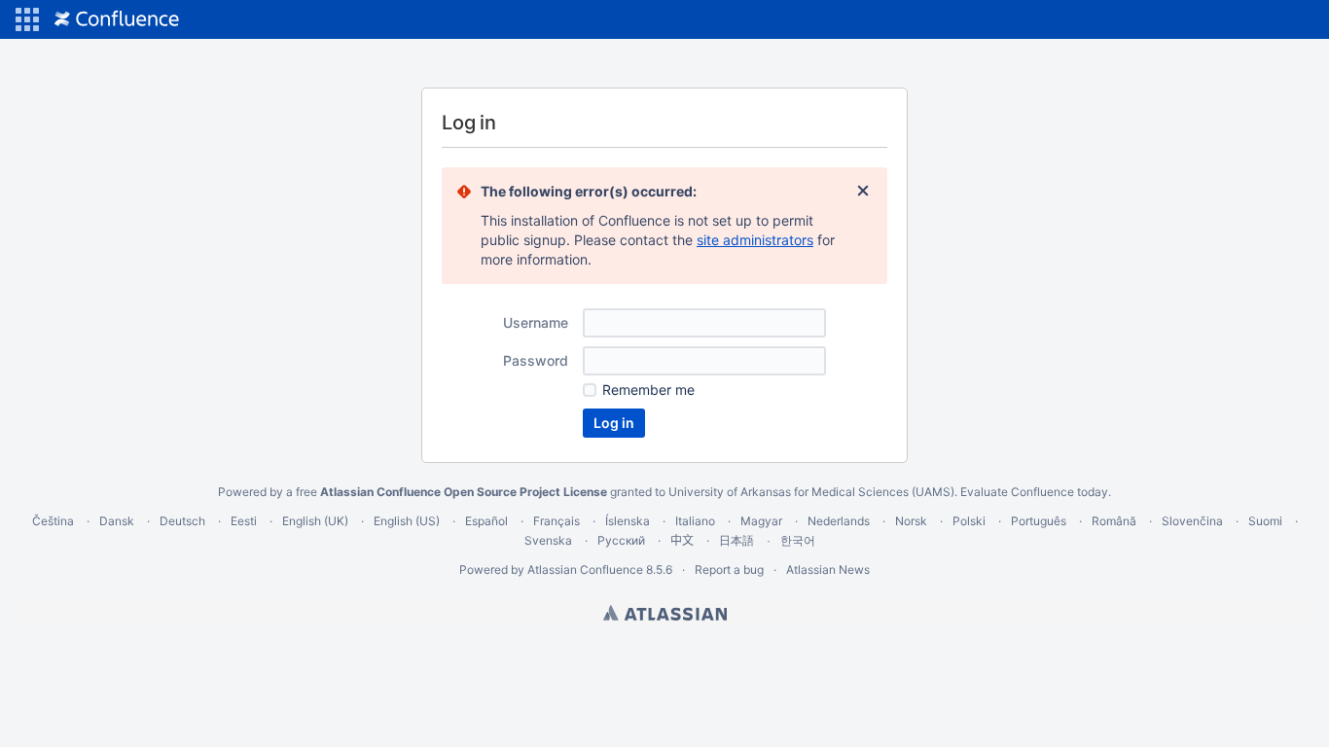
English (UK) (315, 521)
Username (535, 322)
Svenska (548, 540)
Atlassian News (828, 569)
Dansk (116, 521)
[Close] (863, 191)
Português (1038, 521)
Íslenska (627, 521)
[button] (27, 19)
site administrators (755, 239)
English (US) (407, 521)
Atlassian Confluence (585, 569)
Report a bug (729, 569)
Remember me (648, 389)
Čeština (53, 521)
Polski (969, 521)
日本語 (736, 541)
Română (1114, 521)
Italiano (695, 521)
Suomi (1265, 521)
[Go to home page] (117, 19)
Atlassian (665, 612)
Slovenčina (1192, 521)
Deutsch (182, 521)
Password (535, 360)
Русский (621, 540)
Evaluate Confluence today (1034, 491)
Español (486, 521)
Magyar (761, 521)
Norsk (911, 521)
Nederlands (839, 521)
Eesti (244, 521)
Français (556, 521)
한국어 (797, 540)
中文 (682, 540)
